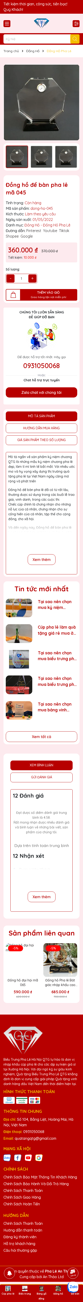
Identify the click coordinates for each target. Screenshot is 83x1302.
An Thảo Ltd (53, 1276)
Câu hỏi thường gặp (20, 1250)
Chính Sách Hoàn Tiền (21, 1204)
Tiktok (64, 230)
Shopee (12, 236)
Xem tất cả (41, 736)
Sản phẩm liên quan (42, 933)
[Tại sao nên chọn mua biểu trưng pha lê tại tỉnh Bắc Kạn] (19, 659)
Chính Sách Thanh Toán (23, 1190)
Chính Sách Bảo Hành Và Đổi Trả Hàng (36, 1183)
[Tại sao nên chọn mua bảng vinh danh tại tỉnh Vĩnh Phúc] (19, 710)
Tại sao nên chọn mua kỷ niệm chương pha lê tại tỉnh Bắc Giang (55, 604)
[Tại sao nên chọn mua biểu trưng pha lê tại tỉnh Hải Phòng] (19, 684)
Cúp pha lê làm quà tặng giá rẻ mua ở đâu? (57, 630)
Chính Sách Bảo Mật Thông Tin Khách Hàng (40, 1177)
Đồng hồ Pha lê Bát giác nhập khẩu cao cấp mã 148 (60, 982)
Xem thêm (42, 559)
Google (27, 236)
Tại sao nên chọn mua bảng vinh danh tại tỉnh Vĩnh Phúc (55, 707)
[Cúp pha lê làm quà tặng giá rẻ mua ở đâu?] (19, 633)
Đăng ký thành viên (19, 1237)
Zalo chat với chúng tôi (41, 392)
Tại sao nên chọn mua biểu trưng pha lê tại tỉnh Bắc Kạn (57, 656)
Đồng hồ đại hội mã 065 (23, 982)
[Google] (39, 1157)
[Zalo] (7, 1157)
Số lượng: (13, 269)
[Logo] (41, 23)
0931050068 (41, 365)
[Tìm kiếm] (75, 39)
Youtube (50, 230)
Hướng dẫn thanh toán (22, 1230)
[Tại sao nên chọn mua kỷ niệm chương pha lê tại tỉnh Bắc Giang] (19, 608)
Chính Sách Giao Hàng (22, 1197)
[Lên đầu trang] (73, 1260)
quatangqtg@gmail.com (35, 1138)
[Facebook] (17, 1157)
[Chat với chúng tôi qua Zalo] (72, 1287)
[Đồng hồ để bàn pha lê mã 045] (41, 102)
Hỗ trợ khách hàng (19, 1243)
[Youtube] (28, 1157)
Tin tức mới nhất (42, 588)
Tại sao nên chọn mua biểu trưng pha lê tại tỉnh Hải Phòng (57, 681)
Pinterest (33, 230)
